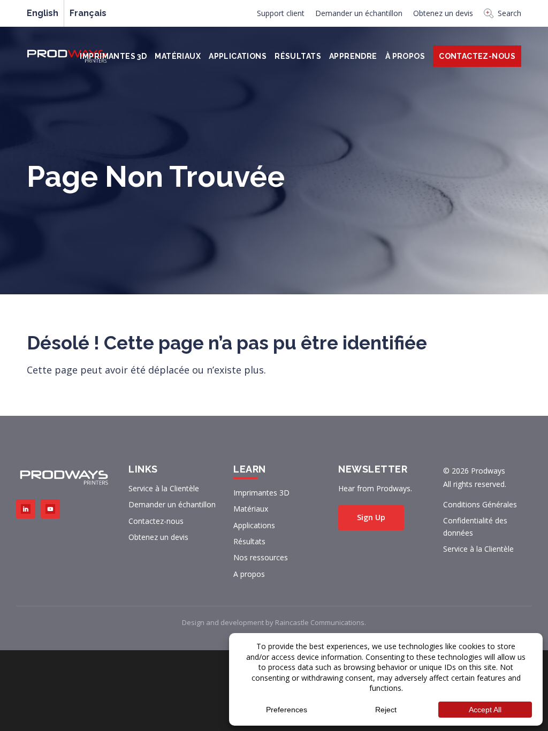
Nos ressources (260, 557)
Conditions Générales (480, 504)
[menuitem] (281, 16)
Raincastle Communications (319, 622)
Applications (238, 56)
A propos (249, 574)
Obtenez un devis (443, 13)
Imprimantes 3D (113, 56)
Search (509, 13)
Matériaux (178, 56)
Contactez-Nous (477, 56)
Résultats (298, 56)
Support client (281, 13)
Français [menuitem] (88, 13)
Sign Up (371, 517)
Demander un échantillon (358, 13)
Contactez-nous (156, 521)
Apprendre (353, 56)
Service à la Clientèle (163, 488)
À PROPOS (405, 56)
